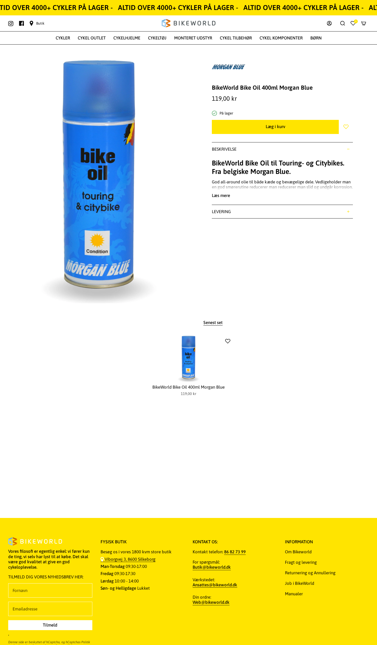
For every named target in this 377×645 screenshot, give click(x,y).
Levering (221, 211)
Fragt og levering (301, 562)
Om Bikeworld (298, 551)
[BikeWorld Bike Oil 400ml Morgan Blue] (188, 358)
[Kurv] (363, 23)
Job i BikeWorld (299, 583)
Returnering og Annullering (310, 572)
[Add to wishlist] (228, 341)
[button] (63, 38)
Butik (40, 23)
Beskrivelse (224, 149)
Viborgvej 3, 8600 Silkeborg (130, 559)
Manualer (294, 593)
